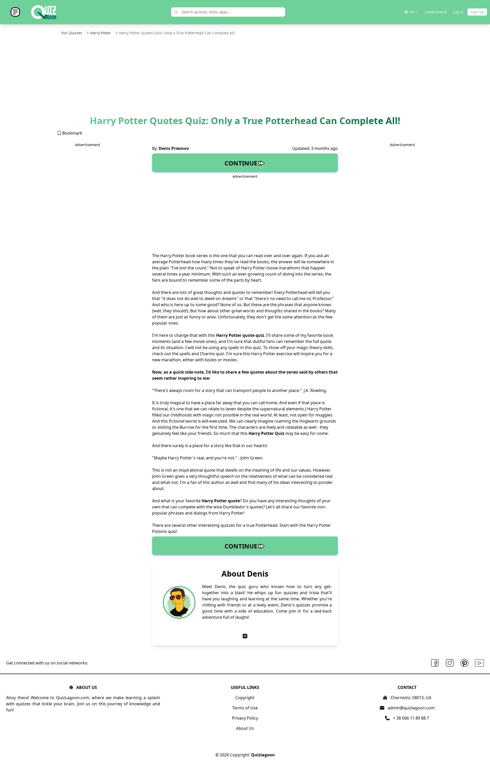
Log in (458, 11)
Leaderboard (436, 11)
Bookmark (71, 133)
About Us (245, 728)
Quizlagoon (263, 755)
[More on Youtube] (479, 663)
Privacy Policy (245, 718)
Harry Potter (100, 32)
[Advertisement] (245, 77)
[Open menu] (15, 12)
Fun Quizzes (71, 32)
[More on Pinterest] (464, 663)
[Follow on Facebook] (435, 663)
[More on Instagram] (449, 663)
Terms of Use (245, 708)
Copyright (244, 697)
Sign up (477, 11)
